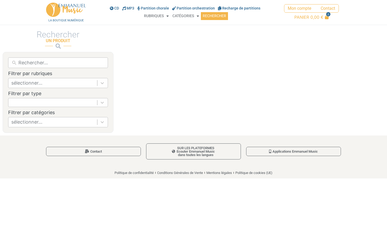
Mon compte (299, 8)
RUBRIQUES (154, 16)
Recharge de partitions (241, 8)
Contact (328, 8)
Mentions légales (219, 173)
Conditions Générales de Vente (180, 173)
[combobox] (58, 83)
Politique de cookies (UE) (253, 173)
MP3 (130, 8)
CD (116, 8)
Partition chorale (155, 8)
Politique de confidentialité (134, 173)
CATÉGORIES (183, 16)
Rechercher (214, 16)
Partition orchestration (196, 8)
